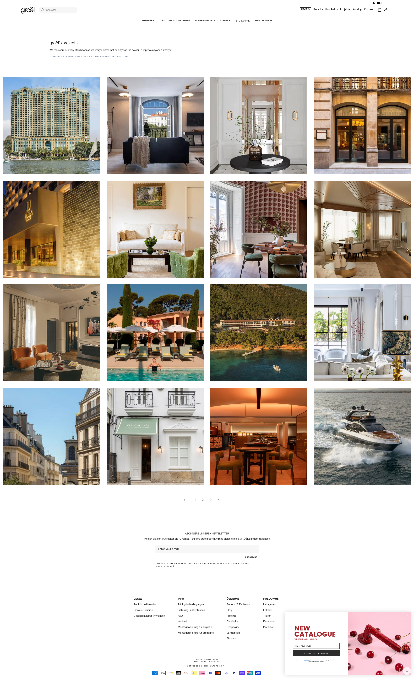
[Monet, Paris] (155, 229)
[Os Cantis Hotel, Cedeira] (155, 436)
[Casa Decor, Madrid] (258, 229)
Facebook (269, 621)
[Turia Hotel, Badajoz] (51, 229)
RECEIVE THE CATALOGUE (316, 653)
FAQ (180, 616)
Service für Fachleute (238, 604)
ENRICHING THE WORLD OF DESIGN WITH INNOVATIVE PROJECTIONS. (89, 56)
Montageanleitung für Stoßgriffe (196, 633)
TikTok (267, 616)
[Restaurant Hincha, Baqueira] (258, 436)
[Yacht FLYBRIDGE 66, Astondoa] (362, 436)
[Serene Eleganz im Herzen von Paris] (51, 436)
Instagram (269, 604)
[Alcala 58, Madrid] (258, 125)
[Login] (388, 10)
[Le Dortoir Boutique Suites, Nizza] (155, 125)
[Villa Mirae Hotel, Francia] (155, 332)
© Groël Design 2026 (197, 666)
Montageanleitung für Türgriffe (195, 627)
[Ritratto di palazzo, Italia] (51, 332)
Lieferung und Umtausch (191, 610)
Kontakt (182, 621)
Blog (229, 610)
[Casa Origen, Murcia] (362, 229)
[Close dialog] (407, 615)
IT (384, 3)
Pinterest (268, 627)
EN (373, 3)
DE (379, 3)
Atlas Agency (217, 666)
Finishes (231, 638)
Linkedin (267, 610)
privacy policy (178, 563)
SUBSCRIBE (251, 557)
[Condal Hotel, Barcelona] (362, 125)
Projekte (231, 616)
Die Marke (232, 621)
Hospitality (233, 627)
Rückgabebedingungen (191, 604)
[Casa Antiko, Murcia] (362, 332)
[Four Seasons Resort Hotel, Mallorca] (258, 332)
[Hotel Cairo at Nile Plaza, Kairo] (51, 125)
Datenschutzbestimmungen (149, 616)
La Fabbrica (233, 633)
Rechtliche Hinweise (145, 604)
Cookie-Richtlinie (143, 610)
